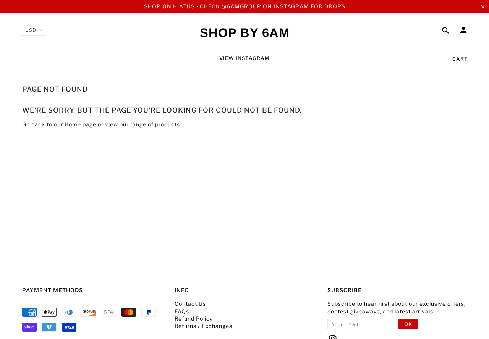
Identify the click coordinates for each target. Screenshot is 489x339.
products (167, 124)
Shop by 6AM (245, 33)
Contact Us (190, 303)
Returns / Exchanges (203, 326)
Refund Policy (194, 318)
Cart (460, 59)
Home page (80, 124)
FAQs (182, 311)
